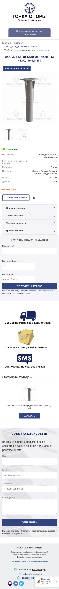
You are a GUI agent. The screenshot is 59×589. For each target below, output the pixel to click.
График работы (14, 230)
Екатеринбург (39, 569)
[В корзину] (34, 197)
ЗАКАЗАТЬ (29, 416)
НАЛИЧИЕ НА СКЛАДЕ (17, 68)
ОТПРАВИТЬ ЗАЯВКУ (16, 197)
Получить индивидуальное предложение (29, 32)
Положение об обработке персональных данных (29, 561)
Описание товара (15, 208)
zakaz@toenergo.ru (32, 574)
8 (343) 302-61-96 (32, 578)
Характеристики (14, 215)
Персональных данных (21, 293)
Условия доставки (16, 223)
